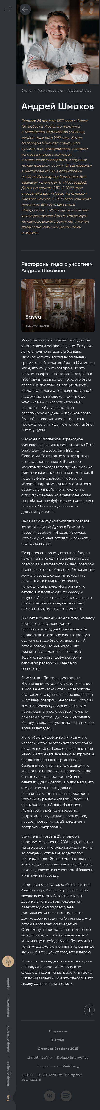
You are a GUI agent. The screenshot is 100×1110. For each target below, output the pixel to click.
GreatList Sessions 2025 (58, 1049)
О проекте (58, 1031)
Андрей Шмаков (79, 90)
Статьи (58, 1040)
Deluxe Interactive (73, 1057)
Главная (27, 90)
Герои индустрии (50, 90)
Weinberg (71, 1066)
